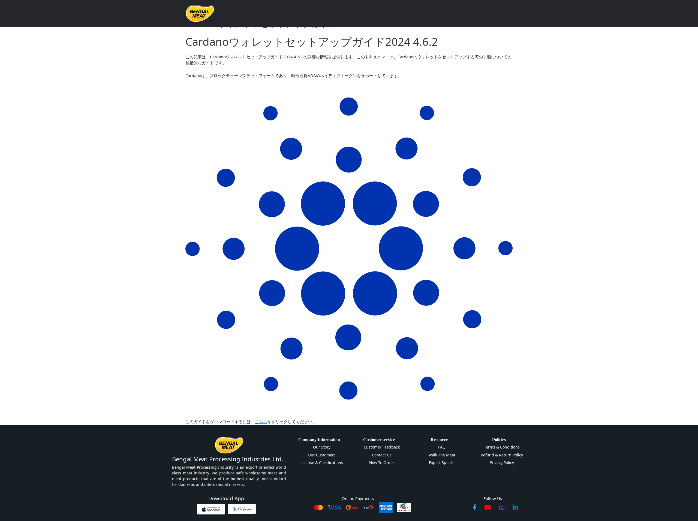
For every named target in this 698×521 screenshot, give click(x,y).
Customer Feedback (382, 447)
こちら (261, 421)
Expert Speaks (442, 462)
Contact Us (382, 455)
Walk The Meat (441, 455)
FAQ (442, 447)
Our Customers (322, 455)
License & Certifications (321, 462)
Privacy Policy (502, 462)
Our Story (321, 447)
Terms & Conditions (502, 447)
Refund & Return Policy (502, 455)
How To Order (381, 462)
